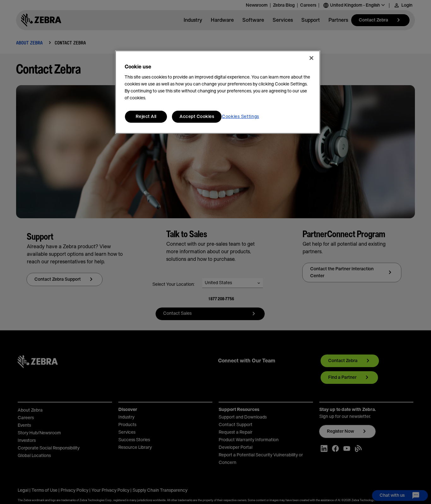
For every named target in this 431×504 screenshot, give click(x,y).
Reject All (146, 116)
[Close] (311, 58)
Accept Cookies (197, 116)
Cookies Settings (240, 116)
